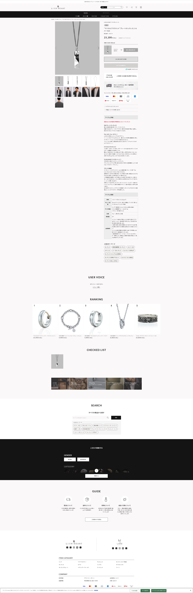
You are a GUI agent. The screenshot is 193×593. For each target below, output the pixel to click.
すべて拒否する (145, 590)
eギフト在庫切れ (121, 65)
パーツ (117, 567)
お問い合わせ (113, 580)
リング (60, 562)
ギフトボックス (119, 564)
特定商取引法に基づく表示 (91, 580)
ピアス (79, 564)
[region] (96, 590)
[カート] (136, 7)
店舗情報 (61, 580)
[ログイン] (131, 7)
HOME (52, 19)
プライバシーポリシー (89, 578)
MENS (86, 13)
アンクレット (100, 567)
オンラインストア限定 (121, 562)
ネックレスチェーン (63, 567)
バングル (99, 564)
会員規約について (114, 578)
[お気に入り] (127, 7)
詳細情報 (96, 590)
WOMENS (106, 13)
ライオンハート (58, 19)
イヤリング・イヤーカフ (83, 567)
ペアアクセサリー (82, 562)
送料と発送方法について (118, 86)
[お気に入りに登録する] (121, 50)
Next (98, 48)
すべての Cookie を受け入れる (159, 590)
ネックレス (61, 564)
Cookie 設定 (134, 590)
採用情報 (61, 578)
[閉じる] (190, 590)
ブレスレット (100, 562)
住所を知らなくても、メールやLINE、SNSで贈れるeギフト (96, 1)
